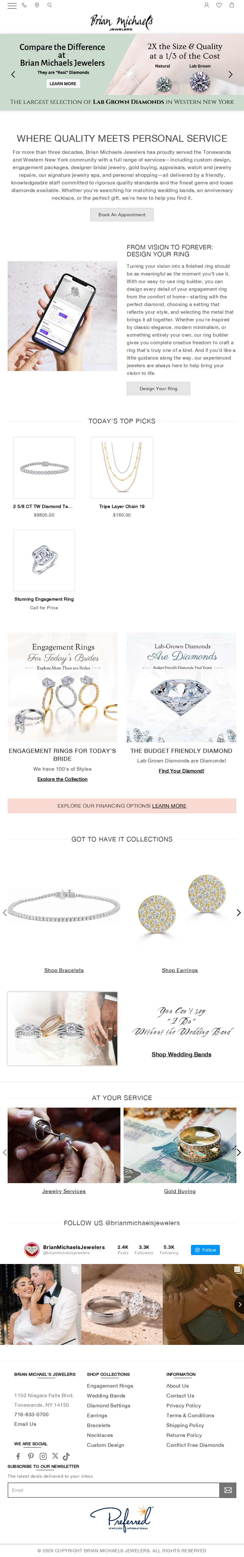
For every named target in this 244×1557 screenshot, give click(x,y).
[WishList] (220, 4)
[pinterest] (31, 1456)
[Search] (50, 4)
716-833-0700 (31, 1414)
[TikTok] (67, 1456)
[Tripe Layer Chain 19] (122, 468)
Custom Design (106, 1445)
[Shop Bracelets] (64, 905)
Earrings (97, 1415)
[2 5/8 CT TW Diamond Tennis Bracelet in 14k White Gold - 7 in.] (44, 468)
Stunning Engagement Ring (44, 599)
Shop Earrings (180, 970)
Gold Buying (180, 1191)
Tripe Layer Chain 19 (122, 506)
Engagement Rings (110, 1386)
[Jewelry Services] (64, 1145)
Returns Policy (184, 1435)
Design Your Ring (159, 388)
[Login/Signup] (208, 4)
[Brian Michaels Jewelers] (122, 22)
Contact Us (180, 1395)
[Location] (38, 4)
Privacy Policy (183, 1405)
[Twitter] (55, 1456)
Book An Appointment (122, 214)
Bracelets (99, 1425)
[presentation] (13, 74)
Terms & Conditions (190, 1415)
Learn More (169, 806)
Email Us (25, 1424)
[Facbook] (18, 1456)
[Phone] (25, 4)
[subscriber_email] (228, 1490)
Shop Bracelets (64, 970)
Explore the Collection (62, 779)
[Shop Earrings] (180, 905)
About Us (177, 1386)
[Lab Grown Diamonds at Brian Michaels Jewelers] (122, 72)
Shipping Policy (185, 1425)
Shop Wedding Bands (181, 1054)
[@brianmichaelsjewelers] (31, 1250)
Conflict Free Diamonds (195, 1445)
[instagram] (43, 1456)
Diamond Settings (108, 1405)
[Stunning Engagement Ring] (44, 560)
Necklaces (100, 1435)
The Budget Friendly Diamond (182, 750)
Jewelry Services (64, 1191)
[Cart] (233, 4)
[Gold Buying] (180, 1145)
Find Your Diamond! (181, 771)
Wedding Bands (106, 1395)
